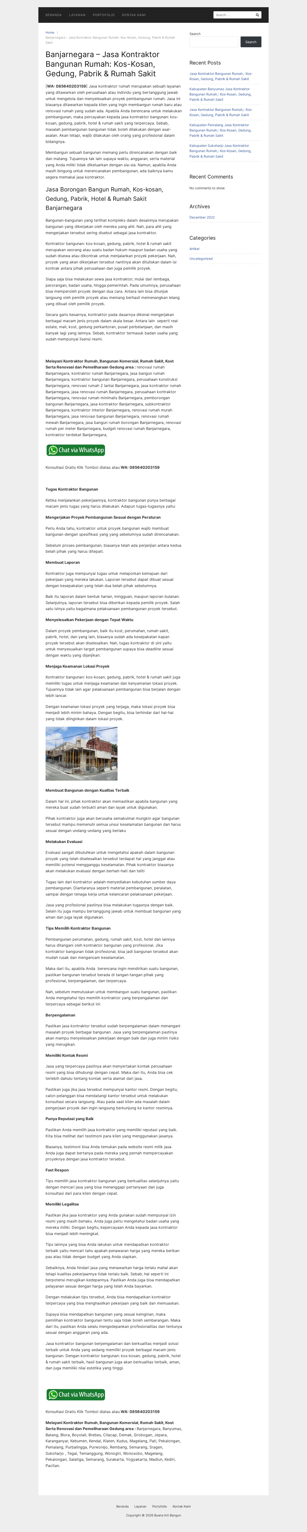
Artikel (194, 249)
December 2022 (202, 217)
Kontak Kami (134, 15)
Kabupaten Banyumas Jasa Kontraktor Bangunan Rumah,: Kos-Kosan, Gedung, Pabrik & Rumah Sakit (220, 94)
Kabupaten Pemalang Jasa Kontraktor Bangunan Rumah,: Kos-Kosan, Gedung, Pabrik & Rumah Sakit (220, 130)
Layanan (77, 15)
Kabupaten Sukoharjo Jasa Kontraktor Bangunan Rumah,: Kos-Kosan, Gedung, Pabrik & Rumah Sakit (220, 150)
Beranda (54, 15)
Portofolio (104, 15)
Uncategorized (201, 258)
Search (195, 34)
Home (50, 32)
